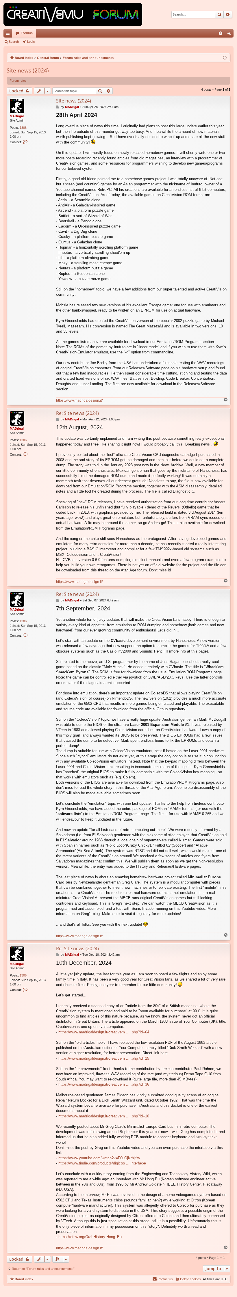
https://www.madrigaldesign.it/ (79, 400)
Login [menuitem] (230, 34)
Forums (27, 33)
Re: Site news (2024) (77, 413)
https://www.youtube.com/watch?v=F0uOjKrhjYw (99, 1158)
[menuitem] (220, 33)
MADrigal (17, 116)
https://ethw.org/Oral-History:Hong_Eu (90, 1237)
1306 (23, 127)
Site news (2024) (28, 70)
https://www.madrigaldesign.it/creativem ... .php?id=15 (103, 1058)
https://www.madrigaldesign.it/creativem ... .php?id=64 (103, 1032)
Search (14, 41)
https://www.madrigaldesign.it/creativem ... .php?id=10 (103, 1116)
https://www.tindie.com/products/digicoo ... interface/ (102, 1163)
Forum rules (18, 80)
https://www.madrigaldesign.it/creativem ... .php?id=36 (103, 1084)
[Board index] (72, 14)
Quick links (9, 34)
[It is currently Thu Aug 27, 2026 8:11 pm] (225, 58)
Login (31, 41)
